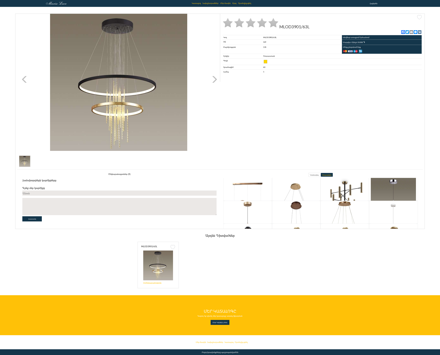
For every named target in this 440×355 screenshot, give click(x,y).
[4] (262, 22)
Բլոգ (234, 3)
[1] (228, 22)
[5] (273, 22)
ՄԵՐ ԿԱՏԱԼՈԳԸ (220, 322)
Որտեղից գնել (244, 3)
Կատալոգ (196, 3)
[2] (239, 22)
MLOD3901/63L (149, 246)
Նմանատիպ (314, 175)
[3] (251, 22)
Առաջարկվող (326, 175)
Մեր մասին (225, 3)
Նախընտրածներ (211, 3)
